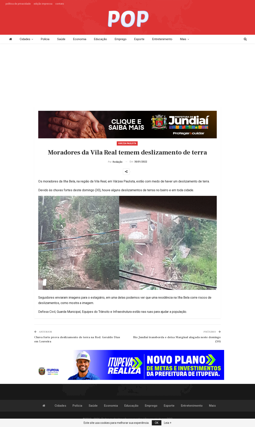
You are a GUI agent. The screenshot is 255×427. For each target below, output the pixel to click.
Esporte (139, 39)
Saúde (61, 39)
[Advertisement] (127, 75)
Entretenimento (162, 39)
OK (156, 422)
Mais (183, 39)
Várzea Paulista (127, 143)
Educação (100, 39)
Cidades (25, 39)
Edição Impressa (43, 3)
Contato (59, 3)
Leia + (167, 422)
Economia (79, 39)
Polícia (45, 39)
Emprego (121, 39)
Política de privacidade (18, 3)
